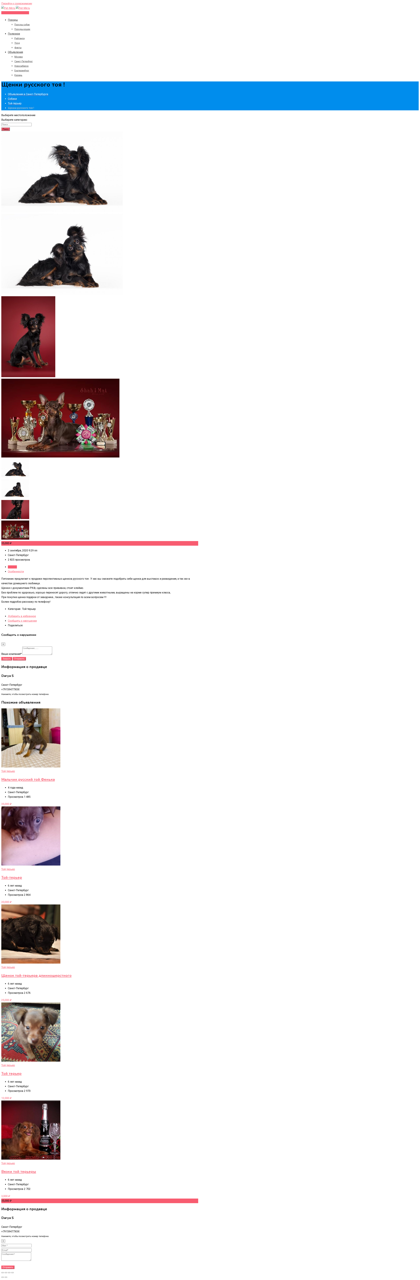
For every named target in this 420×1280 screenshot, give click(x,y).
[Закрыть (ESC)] (2, 1272)
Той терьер (11, 1073)
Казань (18, 75)
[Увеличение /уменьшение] (12, 1272)
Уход (17, 43)
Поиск (6, 129)
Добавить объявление (15, 12)
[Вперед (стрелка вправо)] (6, 1277)
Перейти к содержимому (16, 3)
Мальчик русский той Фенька (28, 779)
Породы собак (22, 24)
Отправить (19, 658)
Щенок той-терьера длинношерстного (36, 975)
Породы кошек (22, 29)
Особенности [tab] (16, 571)
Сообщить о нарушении (22, 620)
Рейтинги (19, 38)
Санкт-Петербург (23, 61)
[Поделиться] (6, 1272)
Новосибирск (21, 66)
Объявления (15, 52)
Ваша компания (11, 654)
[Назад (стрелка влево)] (2, 1277)
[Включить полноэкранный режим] (9, 1272)
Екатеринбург (21, 70)
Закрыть (7, 658)
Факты (17, 47)
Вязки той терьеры (18, 1171)
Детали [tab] (12, 566)
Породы (13, 20)
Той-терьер (8, 771)
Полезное (14, 33)
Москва (18, 57)
